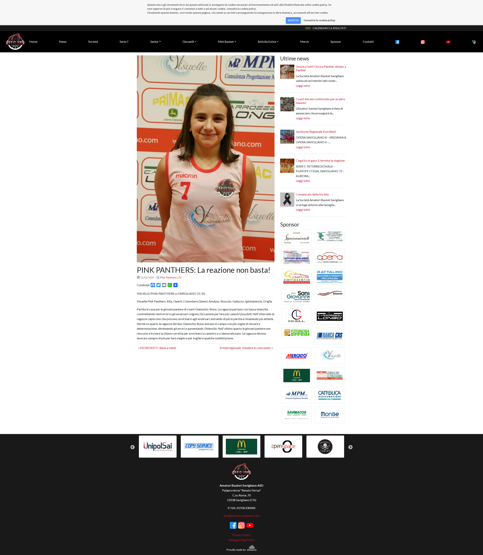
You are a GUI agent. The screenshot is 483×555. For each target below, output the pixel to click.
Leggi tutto (303, 85)
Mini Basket (226, 41)
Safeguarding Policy (242, 540)
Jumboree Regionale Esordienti (316, 131)
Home (33, 41)
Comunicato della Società (312, 194)
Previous (132, 447)
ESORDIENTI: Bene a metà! (158, 348)
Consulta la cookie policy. (320, 20)
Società (93, 41)
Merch (304, 41)
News (63, 41)
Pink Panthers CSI (171, 277)
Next (350, 447)
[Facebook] (397, 42)
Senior (154, 41)
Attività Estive (267, 41)
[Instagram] (422, 42)
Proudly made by (236, 549)
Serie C (124, 41)
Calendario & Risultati (329, 28)
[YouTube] (448, 42)
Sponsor (336, 41)
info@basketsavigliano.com (242, 515)
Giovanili (188, 41)
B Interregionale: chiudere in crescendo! (245, 348)
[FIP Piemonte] (473, 42)
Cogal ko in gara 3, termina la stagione (320, 160)
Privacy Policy (241, 535)
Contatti (368, 41)
